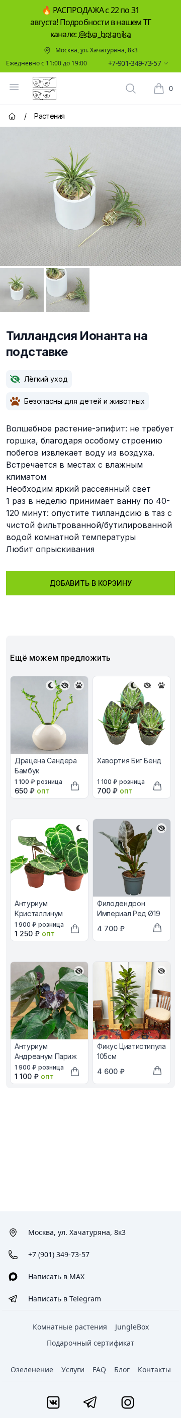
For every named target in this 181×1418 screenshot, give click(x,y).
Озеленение (32, 1369)
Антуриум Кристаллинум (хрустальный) (39, 913)
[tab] (22, 290)
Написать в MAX (56, 1276)
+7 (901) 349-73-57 (58, 1254)
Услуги (72, 1369)
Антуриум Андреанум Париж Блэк (46, 1056)
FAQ (99, 1369)
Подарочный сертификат (90, 1343)
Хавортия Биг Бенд (129, 760)
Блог (122, 1369)
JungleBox (132, 1327)
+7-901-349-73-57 (134, 63)
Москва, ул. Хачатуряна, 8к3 (96, 50)
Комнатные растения (70, 1327)
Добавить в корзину (90, 583)
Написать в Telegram (64, 1298)
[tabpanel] (90, 196)
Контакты (154, 1369)
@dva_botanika (104, 34)
